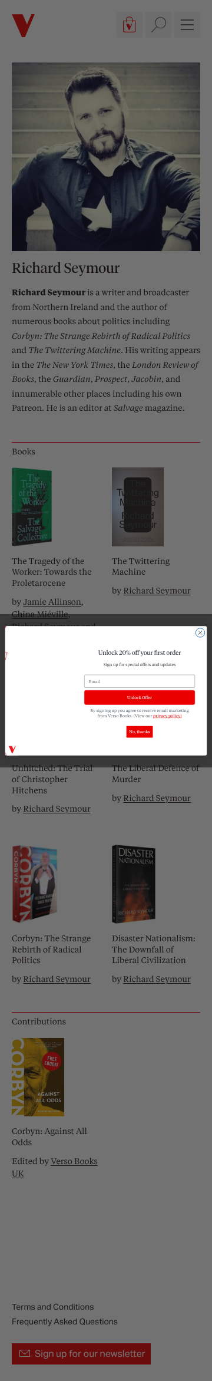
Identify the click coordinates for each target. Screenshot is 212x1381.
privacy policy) (167, 715)
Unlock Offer (139, 697)
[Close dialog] (200, 632)
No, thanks (139, 731)
